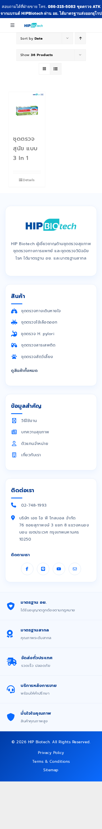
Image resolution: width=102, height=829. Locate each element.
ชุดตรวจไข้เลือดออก (39, 322)
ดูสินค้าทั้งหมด (24, 371)
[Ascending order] (80, 38)
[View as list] (55, 68)
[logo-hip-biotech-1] (33, 24)
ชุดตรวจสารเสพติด (38, 345)
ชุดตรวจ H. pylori (37, 334)
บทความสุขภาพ (35, 432)
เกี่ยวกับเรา (31, 455)
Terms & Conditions (51, 761)
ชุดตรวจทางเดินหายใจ (41, 311)
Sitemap (51, 770)
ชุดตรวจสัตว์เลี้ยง (37, 357)
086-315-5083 (62, 6)
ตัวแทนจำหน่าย (34, 444)
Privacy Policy (51, 752)
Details (29, 180)
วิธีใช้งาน (29, 421)
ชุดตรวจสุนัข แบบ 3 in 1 (25, 148)
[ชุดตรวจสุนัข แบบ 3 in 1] (27, 110)
